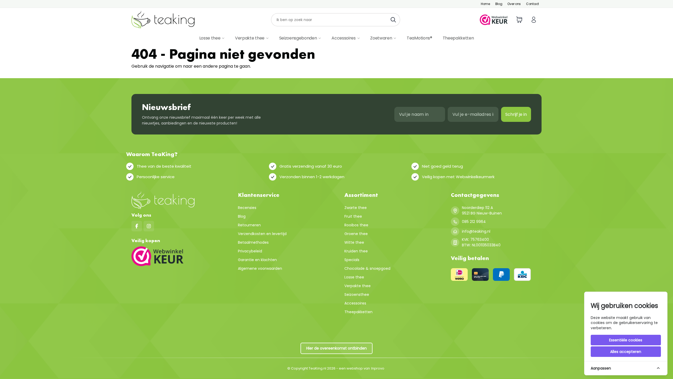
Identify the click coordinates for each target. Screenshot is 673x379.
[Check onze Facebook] (136, 226)
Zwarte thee (355, 207)
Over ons (514, 4)
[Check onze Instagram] (149, 226)
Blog (498, 4)
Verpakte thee (249, 38)
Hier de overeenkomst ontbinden (336, 348)
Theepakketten (458, 38)
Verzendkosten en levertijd (262, 233)
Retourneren (249, 225)
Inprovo (377, 368)
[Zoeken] (394, 19)
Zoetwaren (381, 38)
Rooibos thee (356, 225)
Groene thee (356, 233)
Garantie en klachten (257, 259)
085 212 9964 (474, 221)
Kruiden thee (356, 251)
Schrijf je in (516, 114)
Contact (532, 4)
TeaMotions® (419, 38)
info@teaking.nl (476, 231)
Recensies (247, 207)
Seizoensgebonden (298, 38)
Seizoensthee (356, 294)
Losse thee (210, 38)
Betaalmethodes (253, 242)
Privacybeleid (250, 251)
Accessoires (343, 38)
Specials (351, 259)
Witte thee (354, 242)
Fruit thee (353, 216)
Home (485, 4)
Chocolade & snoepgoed (367, 268)
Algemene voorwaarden (260, 268)
